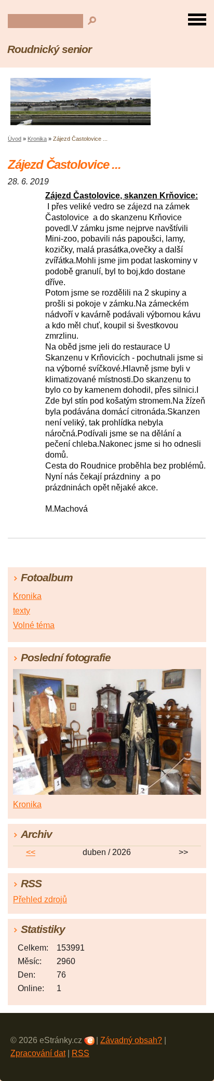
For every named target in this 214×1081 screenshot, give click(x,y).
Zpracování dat (37, 1053)
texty (21, 610)
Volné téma (34, 625)
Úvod (14, 139)
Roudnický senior (49, 49)
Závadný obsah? (131, 1040)
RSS (80, 1053)
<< (30, 852)
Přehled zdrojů (40, 899)
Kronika (37, 139)
